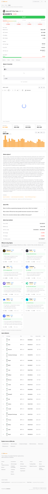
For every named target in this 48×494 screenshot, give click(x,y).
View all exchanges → (42, 242)
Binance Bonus (23, 466)
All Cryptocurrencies (5, 464)
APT (4, 66)
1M (43, 87)
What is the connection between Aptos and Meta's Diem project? (24, 214)
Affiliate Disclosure (41, 469)
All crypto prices (5, 443)
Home (3, 5)
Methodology (42, 466)
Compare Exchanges (13, 466)
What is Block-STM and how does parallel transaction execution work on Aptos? (24, 211)
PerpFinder (35, 482)
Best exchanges (14, 443)
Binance (12, 474)
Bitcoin (3, 467)
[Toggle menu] (45, 1)
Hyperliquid (22, 470)
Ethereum (3, 469)
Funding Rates (33, 463)
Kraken (12, 471)
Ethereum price (5, 446)
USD (4, 75)
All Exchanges (14, 463)
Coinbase (13, 469)
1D (39, 87)
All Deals (22, 463)
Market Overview (33, 466)
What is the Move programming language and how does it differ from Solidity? (24, 208)
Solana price (12, 446)
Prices (6, 5)
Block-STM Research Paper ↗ (30, 196)
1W (41, 87)
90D (41, 132)
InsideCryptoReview (13, 482)
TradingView (8, 121)
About (40, 463)
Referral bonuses (33, 443)
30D (38, 132)
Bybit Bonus (22, 468)
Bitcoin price (40, 443)
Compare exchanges (23, 443)
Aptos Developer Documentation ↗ (17, 196)
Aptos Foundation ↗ (6, 196)
